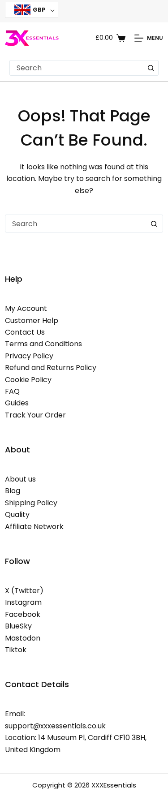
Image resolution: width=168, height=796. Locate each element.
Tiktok (15, 650)
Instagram (23, 602)
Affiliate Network (34, 526)
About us (20, 479)
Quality (17, 514)
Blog (12, 491)
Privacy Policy (29, 356)
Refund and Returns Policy (50, 367)
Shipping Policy (31, 503)
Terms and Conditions (43, 344)
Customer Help (31, 320)
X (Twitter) (24, 590)
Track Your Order (35, 415)
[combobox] (76, 68)
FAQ (12, 391)
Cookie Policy (28, 379)
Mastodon (22, 638)
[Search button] (150, 67)
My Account (26, 308)
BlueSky (18, 626)
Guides (17, 403)
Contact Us (25, 332)
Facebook (22, 614)
